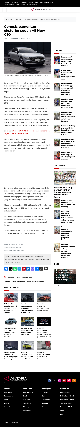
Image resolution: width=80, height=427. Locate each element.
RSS (61, 414)
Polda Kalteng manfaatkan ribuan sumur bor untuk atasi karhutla (68, 117)
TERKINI (58, 50)
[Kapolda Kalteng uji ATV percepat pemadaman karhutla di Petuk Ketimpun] (57, 142)
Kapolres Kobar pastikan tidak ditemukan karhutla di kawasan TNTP (67, 103)
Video (6, 403)
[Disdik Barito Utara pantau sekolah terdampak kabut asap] (57, 73)
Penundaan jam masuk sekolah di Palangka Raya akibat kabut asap (64, 275)
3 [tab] (65, 285)
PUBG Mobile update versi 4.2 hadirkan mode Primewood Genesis (10, 308)
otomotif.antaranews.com (29, 4)
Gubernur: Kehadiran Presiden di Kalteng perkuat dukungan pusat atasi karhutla (67, 216)
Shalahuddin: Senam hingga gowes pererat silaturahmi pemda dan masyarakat (67, 89)
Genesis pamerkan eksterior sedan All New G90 (42, 19)
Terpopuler (15, 2)
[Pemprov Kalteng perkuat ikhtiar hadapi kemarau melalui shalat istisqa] (57, 129)
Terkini (7, 2)
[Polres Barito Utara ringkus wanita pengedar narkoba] (57, 155)
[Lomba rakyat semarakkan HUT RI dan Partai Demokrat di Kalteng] (57, 60)
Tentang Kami (33, 2)
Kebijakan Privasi (67, 396)
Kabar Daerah (28, 389)
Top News (24, 2)
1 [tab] (59, 285)
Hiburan (45, 403)
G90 (18, 277)
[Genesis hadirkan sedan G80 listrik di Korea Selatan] (44, 346)
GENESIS (11, 277)
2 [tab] (62, 285)
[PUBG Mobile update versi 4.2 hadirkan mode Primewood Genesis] (11, 297)
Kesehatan (46, 407)
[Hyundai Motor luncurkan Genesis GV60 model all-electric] (11, 321)
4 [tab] (68, 285)
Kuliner (44, 396)
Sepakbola (27, 410)
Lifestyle (18, 19)
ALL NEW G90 (27, 277)
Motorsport (46, 389)
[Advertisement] (27, 169)
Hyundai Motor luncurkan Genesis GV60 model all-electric (10, 332)
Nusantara (8, 407)
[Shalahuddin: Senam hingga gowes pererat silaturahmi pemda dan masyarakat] (57, 87)
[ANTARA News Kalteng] (42, 9)
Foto (56, 264)
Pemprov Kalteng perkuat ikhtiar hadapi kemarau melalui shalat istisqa (68, 130)
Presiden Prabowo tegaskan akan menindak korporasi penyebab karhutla (67, 233)
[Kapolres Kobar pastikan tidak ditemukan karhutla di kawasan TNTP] (57, 102)
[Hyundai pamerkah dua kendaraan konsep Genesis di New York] (27, 297)
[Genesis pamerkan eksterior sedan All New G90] (65, 178)
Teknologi (46, 400)
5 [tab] (71, 285)
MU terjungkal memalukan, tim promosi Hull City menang (68, 203)
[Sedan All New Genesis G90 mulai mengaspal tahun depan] (11, 346)
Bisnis (25, 396)
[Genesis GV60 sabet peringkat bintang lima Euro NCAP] (27, 321)
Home (10, 19)
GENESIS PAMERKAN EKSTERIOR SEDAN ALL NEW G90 (24, 281)
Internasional (28, 392)
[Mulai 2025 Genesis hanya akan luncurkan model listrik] (27, 346)
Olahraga (26, 407)
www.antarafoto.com (12, 4)
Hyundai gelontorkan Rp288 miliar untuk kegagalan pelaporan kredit (44, 332)
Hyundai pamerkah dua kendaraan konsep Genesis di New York (27, 308)
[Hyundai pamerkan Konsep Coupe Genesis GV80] (44, 297)
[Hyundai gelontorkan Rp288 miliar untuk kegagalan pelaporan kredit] (44, 321)
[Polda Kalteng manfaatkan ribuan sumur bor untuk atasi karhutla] (57, 115)
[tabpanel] (65, 276)
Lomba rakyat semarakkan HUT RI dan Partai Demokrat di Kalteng (68, 61)
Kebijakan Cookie (67, 400)
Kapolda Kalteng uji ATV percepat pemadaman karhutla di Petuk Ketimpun (68, 143)
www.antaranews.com (47, 2)
